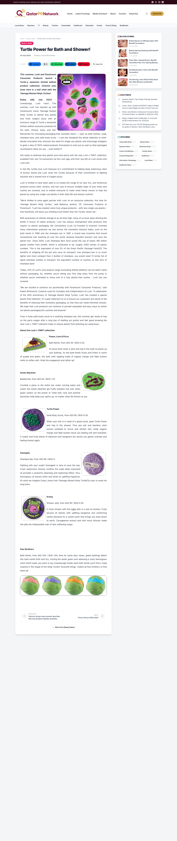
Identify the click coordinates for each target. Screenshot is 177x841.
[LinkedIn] (163, 2)
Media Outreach (100, 13)
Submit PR (157, 14)
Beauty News (30, 39)
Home (69, 13)
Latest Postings (82, 13)
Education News (147, 146)
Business (31, 25)
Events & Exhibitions (128, 151)
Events (99, 25)
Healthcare (78, 25)
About (113, 13)
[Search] (147, 13)
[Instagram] (159, 2)
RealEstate (124, 25)
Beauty (46, 25)
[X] (156, 2)
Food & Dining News (128, 156)
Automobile (65, 25)
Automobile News (127, 142)
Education (89, 25)
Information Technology (130, 160)
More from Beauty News (65, 627)
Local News (19, 25)
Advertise (133, 13)
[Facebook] (153, 2)
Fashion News (149, 151)
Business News (127, 146)
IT (39, 25)
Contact (122, 13)
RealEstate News (127, 165)
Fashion (55, 25)
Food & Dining (111, 25)
